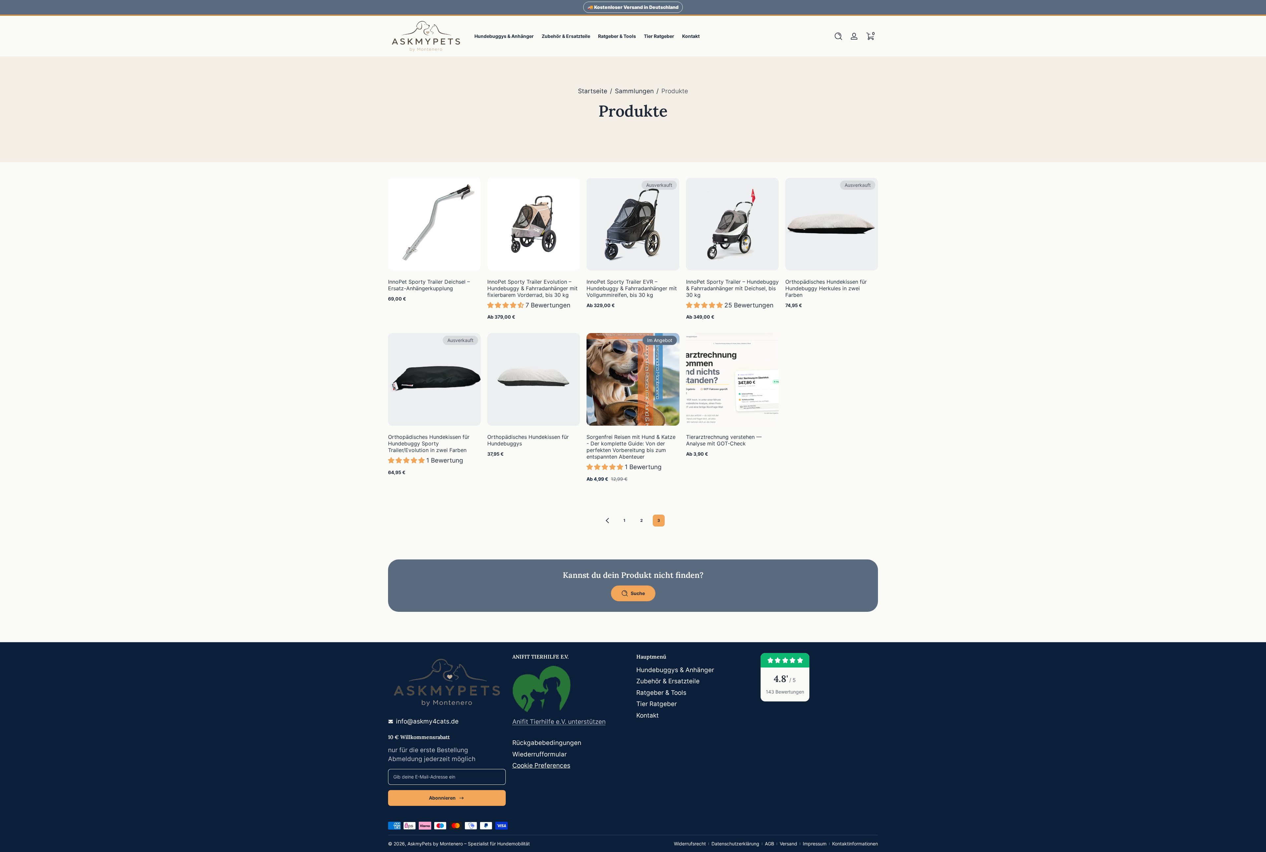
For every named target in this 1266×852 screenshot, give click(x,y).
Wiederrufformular (539, 754)
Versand (788, 843)
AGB (769, 843)
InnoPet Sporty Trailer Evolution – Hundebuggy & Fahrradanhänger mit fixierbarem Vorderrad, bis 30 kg (532, 288)
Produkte (674, 91)
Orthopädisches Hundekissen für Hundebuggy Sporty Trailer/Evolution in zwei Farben (428, 443)
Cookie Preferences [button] (541, 765)
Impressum (815, 843)
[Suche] (838, 36)
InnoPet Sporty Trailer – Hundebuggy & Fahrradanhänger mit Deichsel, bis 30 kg (732, 288)
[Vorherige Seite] (607, 520)
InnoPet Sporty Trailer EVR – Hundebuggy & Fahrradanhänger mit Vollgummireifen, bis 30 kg (632, 288)
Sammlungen (634, 91)
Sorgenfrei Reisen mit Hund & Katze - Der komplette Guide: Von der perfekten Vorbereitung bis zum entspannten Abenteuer (631, 447)
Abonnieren (442, 798)
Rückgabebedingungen (546, 743)
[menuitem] (695, 670)
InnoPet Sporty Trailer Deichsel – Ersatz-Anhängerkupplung (429, 285)
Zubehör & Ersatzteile (668, 681)
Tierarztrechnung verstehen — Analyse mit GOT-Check (724, 440)
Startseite (592, 91)
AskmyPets (419, 843)
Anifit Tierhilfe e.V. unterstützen (559, 721)
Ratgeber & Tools (661, 692)
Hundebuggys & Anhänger (675, 670)
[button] (838, 36)
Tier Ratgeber (656, 704)
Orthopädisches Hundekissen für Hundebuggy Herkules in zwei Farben (826, 288)
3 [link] (658, 520)
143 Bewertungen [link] (785, 692)
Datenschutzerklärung (735, 843)
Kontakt (647, 715)
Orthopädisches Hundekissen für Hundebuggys (528, 440)
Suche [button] (638, 593)
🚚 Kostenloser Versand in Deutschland (633, 7)
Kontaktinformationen (855, 843)
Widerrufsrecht (690, 843)
